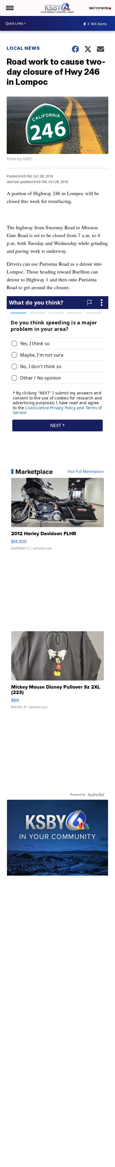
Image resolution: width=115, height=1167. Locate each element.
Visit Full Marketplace (85, 472)
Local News (23, 48)
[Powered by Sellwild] (96, 795)
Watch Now (99, 8)
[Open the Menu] (9, 8)
